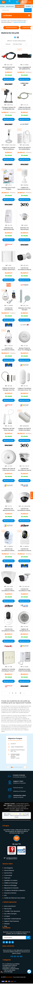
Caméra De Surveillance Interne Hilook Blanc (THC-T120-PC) (24, 469)
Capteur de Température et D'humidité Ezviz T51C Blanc (24, 630)
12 (20, 693)
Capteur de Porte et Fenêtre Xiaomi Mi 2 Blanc (8, 268)
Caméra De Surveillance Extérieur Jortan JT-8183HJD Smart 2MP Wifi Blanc (9, 549)
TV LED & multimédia (9, 970)
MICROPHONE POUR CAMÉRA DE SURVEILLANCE (8, 68)
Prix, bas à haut (17, 44)
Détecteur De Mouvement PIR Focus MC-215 (9, 228)
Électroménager (8, 972)
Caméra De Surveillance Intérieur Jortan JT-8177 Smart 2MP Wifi (9, 349)
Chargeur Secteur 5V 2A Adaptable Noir (8, 108)
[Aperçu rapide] (10, 55)
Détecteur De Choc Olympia (24, 309)
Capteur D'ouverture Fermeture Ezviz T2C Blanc (24, 389)
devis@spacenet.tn (11, 858)
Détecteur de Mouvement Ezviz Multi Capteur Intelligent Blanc (8, 509)
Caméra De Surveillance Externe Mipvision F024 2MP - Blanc (24, 268)
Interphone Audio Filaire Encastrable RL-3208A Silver (24, 670)
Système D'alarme (11, 27)
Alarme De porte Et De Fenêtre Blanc (24, 148)
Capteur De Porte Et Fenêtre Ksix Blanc (24, 429)
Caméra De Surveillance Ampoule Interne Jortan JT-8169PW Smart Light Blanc (8, 309)
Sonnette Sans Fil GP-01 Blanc (9, 188)
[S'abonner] (28, 937)
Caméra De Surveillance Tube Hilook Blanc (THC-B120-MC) (24, 590)
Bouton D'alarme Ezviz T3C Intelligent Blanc (24, 349)
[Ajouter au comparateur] (7, 55)
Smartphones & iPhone (10, 965)
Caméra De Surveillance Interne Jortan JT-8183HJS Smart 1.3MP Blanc (24, 549)
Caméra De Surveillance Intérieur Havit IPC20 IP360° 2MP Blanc (9, 630)
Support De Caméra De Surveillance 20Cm (8, 148)
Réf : (5, 65)
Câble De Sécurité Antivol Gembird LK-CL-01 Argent (24, 108)
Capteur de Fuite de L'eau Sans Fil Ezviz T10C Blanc (8, 469)
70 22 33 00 (16, 956)
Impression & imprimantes (11, 968)
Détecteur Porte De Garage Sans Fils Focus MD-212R (8, 389)
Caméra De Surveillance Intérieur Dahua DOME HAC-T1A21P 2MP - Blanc (9, 590)
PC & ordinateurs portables (11, 964)
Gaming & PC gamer (9, 967)
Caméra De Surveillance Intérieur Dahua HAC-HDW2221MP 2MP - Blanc (24, 509)
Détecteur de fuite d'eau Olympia (8, 429)
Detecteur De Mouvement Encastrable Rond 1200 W (24, 228)
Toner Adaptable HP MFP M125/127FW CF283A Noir (24, 68)
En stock (8, 75)
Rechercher (28, 10)
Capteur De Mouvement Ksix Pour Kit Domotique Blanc (24, 188)
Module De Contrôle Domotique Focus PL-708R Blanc (9, 670)
